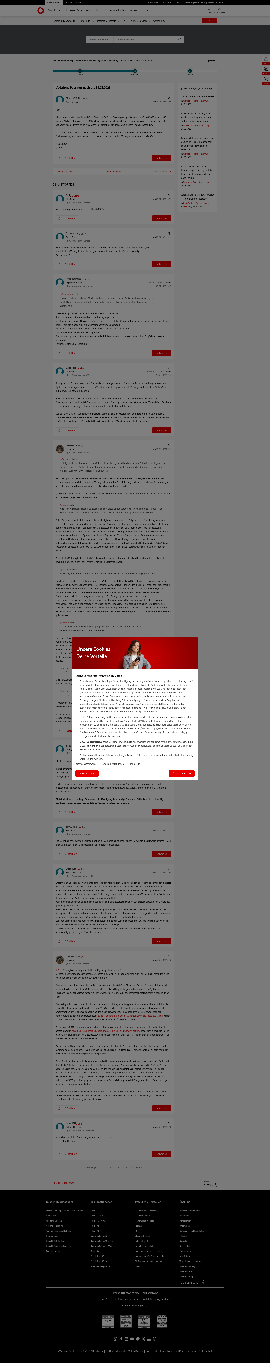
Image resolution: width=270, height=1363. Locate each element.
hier (124, 688)
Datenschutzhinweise (86, 763)
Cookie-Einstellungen (113, 763)
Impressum (135, 763)
